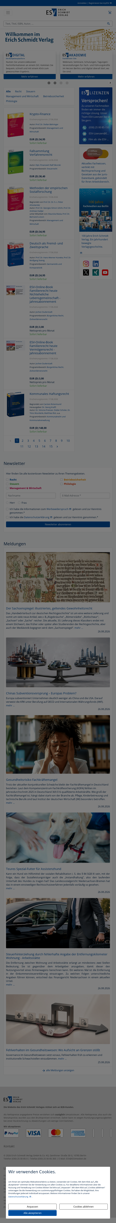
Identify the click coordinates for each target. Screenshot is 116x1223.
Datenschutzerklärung (18, 1196)
